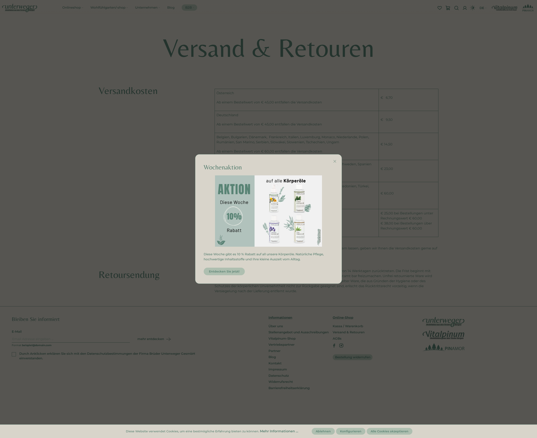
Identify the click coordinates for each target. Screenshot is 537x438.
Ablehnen (323, 431)
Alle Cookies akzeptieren (389, 431)
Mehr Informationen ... (279, 431)
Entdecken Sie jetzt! (224, 271)
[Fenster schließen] (334, 161)
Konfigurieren (350, 431)
